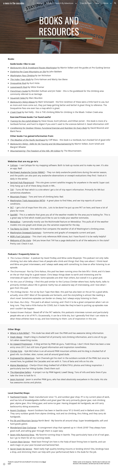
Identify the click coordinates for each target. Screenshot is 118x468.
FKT (12, 207)
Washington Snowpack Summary (25, 232)
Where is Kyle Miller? (20, 333)
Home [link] (39, 3)
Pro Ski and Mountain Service (24, 420)
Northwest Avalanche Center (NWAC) (27, 172)
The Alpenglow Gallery (20, 372)
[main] (59, 27)
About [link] (48, 3)
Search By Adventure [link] (64, 3)
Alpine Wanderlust (19, 365)
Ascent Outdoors (18, 410)
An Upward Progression (21, 344)
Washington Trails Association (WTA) (27, 200)
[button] (115, 3)
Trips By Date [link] (85, 3)
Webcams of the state (20, 240)
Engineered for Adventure (22, 358)
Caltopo (14, 165)
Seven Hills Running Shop (22, 434)
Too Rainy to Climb (19, 228)
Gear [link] (97, 3)
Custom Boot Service (20, 441)
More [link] (105, 3)
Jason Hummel (17, 379)
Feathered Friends (18, 397)
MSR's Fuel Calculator (20, 236)
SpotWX (14, 214)
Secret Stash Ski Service (21, 448)
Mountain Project (18, 196)
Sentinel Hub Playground (22, 182)
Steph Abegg (16, 337)
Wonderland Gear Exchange (23, 427)
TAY (12, 189)
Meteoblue (15, 221)
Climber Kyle (16, 351)
